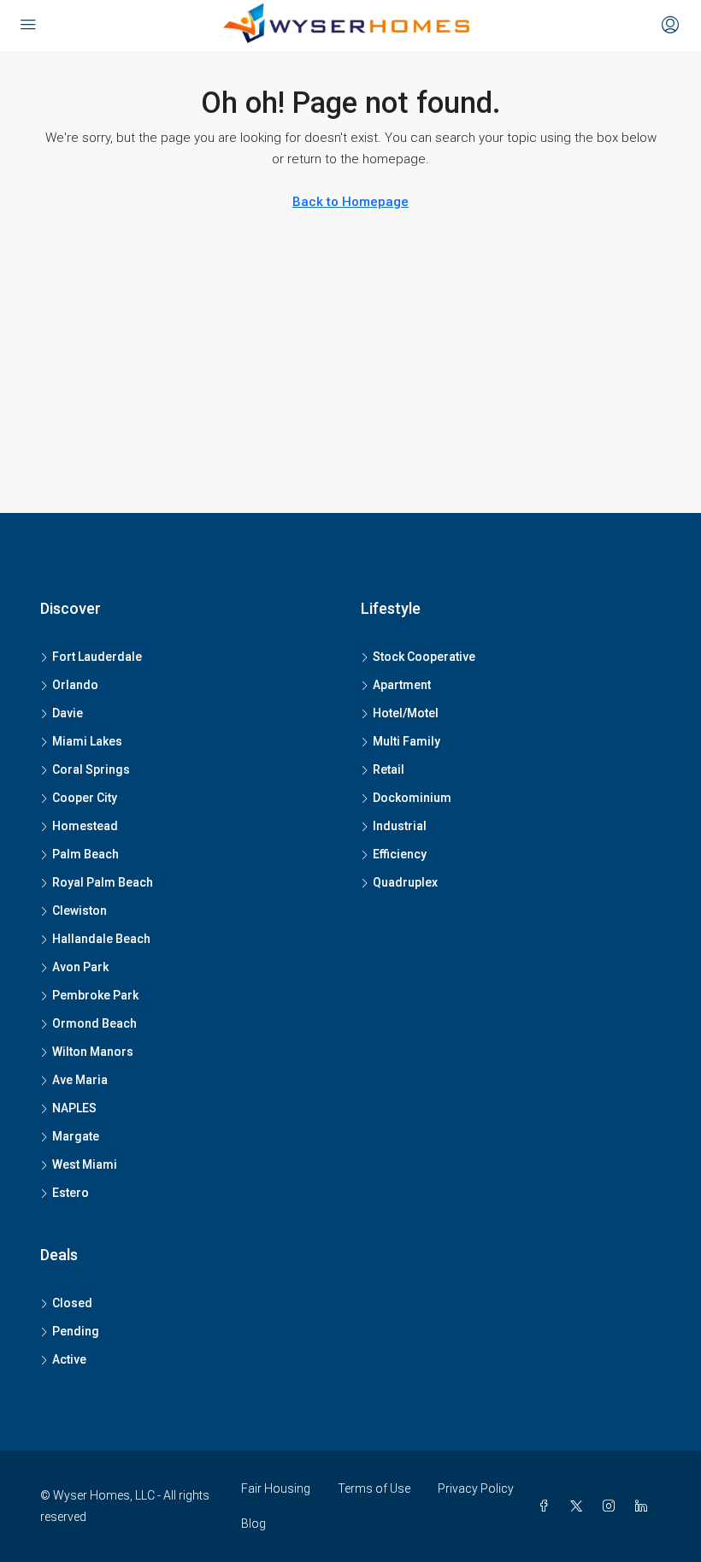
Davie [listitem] (67, 713)
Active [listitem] (69, 1359)
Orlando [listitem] (75, 685)
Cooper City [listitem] (84, 798)
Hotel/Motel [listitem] (406, 713)
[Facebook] (547, 1506)
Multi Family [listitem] (406, 741)
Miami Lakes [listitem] (87, 741)
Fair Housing (275, 1488)
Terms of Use (374, 1488)
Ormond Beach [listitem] (94, 1023)
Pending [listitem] (75, 1331)
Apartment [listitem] (402, 685)
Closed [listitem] (72, 1303)
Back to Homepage (350, 201)
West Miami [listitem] (84, 1164)
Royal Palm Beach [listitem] (102, 882)
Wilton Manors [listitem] (92, 1051)
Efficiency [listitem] (400, 854)
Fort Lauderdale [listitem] (97, 656)
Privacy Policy (476, 1488)
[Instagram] (612, 1506)
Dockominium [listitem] (412, 798)
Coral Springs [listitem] (91, 769)
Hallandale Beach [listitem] (101, 939)
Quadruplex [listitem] (405, 882)
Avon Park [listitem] (80, 967)
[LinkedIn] (644, 1506)
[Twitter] (579, 1506)
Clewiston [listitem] (79, 910)
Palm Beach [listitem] (85, 854)
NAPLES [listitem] (74, 1108)
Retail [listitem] (388, 769)
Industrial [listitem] (400, 826)
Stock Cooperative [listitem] (424, 656)
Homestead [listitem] (85, 826)
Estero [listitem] (70, 1192)
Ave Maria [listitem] (80, 1080)
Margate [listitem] (75, 1136)
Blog (253, 1523)
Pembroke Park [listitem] (95, 995)
